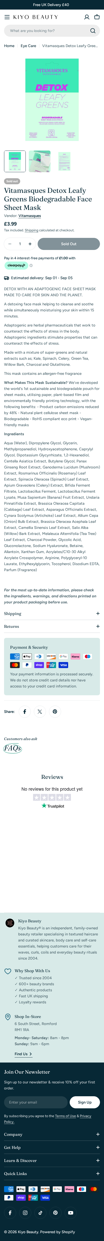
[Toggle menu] (7, 17)
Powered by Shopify (57, 1232)
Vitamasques (29, 215)
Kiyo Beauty (28, 1232)
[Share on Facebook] (25, 712)
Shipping (31, 230)
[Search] (93, 31)
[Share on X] (40, 712)
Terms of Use (65, 1116)
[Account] (87, 17)
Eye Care (28, 46)
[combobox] (52, 31)
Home (9, 46)
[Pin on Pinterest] (55, 712)
